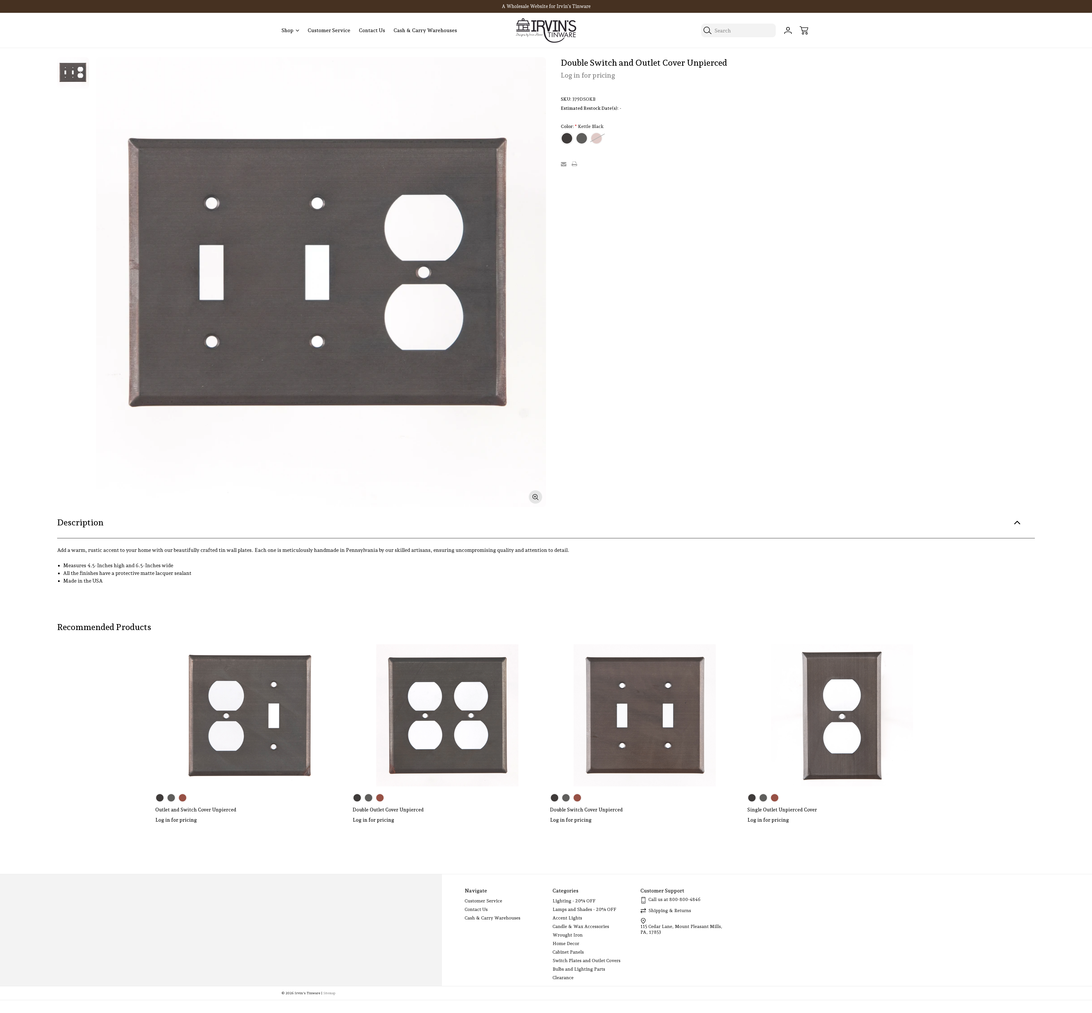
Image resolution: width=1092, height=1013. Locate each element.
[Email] (563, 164)
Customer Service (329, 30)
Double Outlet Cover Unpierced (388, 810)
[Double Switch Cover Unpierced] (644, 715)
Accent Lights (567, 918)
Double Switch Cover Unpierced (586, 810)
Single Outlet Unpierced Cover (782, 810)
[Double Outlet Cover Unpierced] (447, 715)
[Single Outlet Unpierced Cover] (842, 715)
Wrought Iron (568, 935)
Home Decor (566, 943)
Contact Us (372, 30)
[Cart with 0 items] (803, 30)
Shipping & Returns (669, 910)
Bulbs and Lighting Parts (579, 969)
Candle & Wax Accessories (581, 926)
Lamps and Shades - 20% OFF (584, 909)
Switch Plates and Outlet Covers (587, 960)
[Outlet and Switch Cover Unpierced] (250, 715)
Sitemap (329, 993)
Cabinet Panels (568, 952)
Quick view (320, 653)
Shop (287, 30)
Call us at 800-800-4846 (674, 899)
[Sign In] (788, 30)
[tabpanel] (73, 73)
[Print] (574, 164)
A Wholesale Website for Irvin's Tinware (546, 6)
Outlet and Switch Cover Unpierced (195, 810)
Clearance (563, 977)
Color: (582, 126)
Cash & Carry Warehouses (425, 30)
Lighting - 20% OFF (574, 901)
